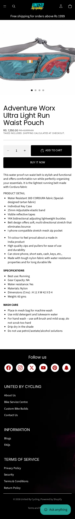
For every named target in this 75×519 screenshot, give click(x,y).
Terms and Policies (37, 508)
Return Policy (12, 488)
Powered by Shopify (51, 499)
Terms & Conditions (16, 481)
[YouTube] (43, 368)
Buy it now (37, 162)
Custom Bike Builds (16, 409)
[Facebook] (8, 368)
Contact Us (11, 415)
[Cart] (70, 6)
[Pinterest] (55, 368)
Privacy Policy (12, 468)
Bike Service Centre (16, 402)
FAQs (7, 445)
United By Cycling (30, 499)
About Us (10, 395)
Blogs (7, 438)
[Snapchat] (66, 368)
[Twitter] (32, 368)
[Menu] (5, 6)
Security (9, 475)
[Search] (13, 6)
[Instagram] (20, 368)
